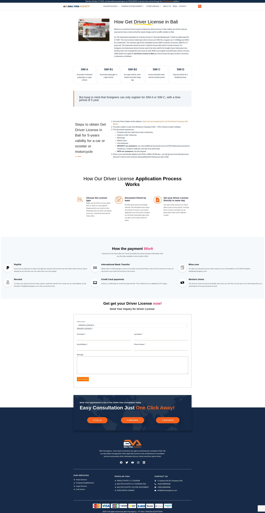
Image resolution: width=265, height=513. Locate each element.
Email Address (82, 344)
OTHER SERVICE (152, 6)
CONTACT (182, 6)
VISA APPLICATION (110, 6)
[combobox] (85, 329)
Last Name (138, 334)
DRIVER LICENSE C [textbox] (85, 329)
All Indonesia (168, 1)
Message (80, 354)
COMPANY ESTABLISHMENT (131, 6)
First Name (81, 334)
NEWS (175, 6)
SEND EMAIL (133, 420)
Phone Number (139, 344)
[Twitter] (126, 462)
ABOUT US (167, 6)
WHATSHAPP (169, 420)
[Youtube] (132, 462)
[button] (199, 6)
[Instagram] (138, 462)
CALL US (98, 420)
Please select (81, 321)
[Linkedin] (143, 462)
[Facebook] (121, 462)
